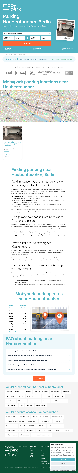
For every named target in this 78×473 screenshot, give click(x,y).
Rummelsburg (10, 396)
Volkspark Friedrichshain (56, 426)
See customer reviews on (62, 59)
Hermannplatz (30, 430)
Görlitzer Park (58, 421)
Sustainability (44, 456)
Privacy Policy (54, 470)
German (32, 448)
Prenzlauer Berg (58, 396)
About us (43, 448)
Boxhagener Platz (57, 417)
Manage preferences (63, 467)
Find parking (27, 43)
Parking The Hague (44, 467)
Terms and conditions (46, 460)
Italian (31, 455)
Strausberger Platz (11, 426)
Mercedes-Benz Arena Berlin (41, 417)
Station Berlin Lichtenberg (45, 430)
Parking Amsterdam (9, 467)
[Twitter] (9, 454)
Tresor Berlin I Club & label (27, 426)
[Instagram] (16, 454)
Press (42, 455)
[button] (39, 106)
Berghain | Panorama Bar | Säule (15, 421)
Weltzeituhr (68, 430)
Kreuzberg (30, 396)
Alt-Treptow (66, 391)
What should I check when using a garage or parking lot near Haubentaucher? (32, 369)
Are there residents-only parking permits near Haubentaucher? (27, 360)
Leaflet (62, 121)
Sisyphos (58, 430)
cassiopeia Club (10, 417)
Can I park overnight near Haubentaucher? (21, 365)
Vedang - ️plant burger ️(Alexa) (14, 430)
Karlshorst (46, 401)
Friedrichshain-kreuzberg (13, 391)
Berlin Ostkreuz (32, 421)
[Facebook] (6, 454)
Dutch (31, 456)
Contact (73, 470)
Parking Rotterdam (19, 467)
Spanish (32, 452)
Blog (42, 450)
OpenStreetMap (69, 121)
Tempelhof (30, 405)
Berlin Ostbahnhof (45, 421)
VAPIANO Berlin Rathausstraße (41, 435)
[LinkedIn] (12, 454)
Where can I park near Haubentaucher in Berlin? (22, 351)
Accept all (63, 459)
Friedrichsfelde (10, 401)
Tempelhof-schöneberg (41, 391)
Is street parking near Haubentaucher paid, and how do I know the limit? (30, 355)
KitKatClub (42, 426)
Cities (10, 54)
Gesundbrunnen (40, 405)
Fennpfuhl (21, 396)
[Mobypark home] (12, 7)
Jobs (42, 453)
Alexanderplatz (24, 435)
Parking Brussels (34, 467)
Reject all (63, 463)
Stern (38, 396)
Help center (43, 452)
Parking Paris (27, 467)
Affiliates (43, 458)
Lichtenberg (27, 391)
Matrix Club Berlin (24, 417)
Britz (21, 405)
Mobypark (5, 54)
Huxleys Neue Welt (11, 435)
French (31, 453)
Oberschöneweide (11, 405)
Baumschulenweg (34, 401)
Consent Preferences (46, 463)
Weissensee (21, 401)
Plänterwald (47, 396)
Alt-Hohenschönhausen (59, 401)
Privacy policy (44, 461)
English (31, 450)
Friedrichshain (55, 391)
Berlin (14, 54)
